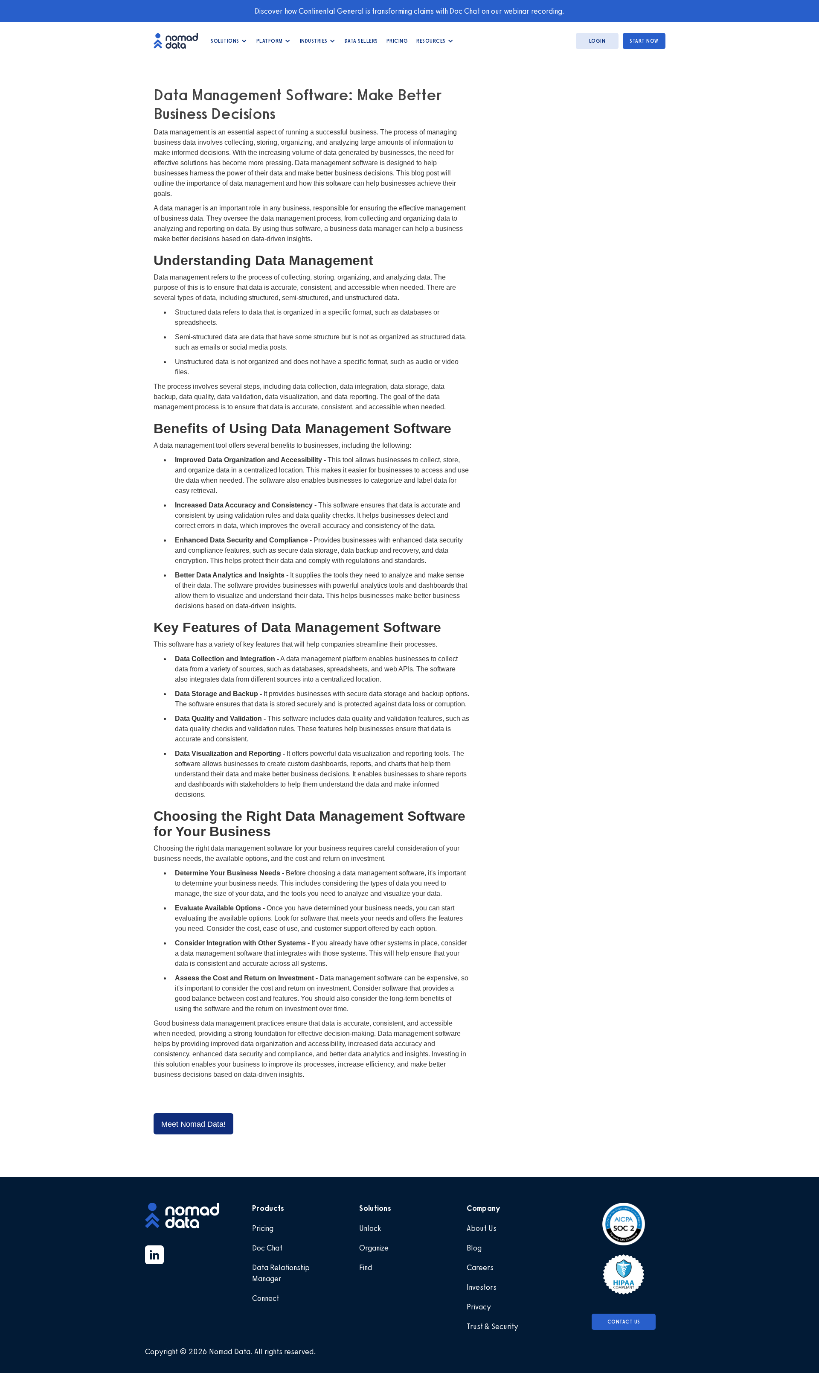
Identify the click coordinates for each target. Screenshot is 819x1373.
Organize (374, 1248)
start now (644, 41)
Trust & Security (492, 1326)
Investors (482, 1287)
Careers (480, 1267)
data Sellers (361, 41)
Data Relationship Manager (281, 1273)
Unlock (370, 1228)
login (597, 41)
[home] (180, 41)
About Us (482, 1228)
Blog (474, 1248)
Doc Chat (267, 1248)
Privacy (479, 1307)
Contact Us (623, 1322)
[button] (229, 41)
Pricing (397, 41)
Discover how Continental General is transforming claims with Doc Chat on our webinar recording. (409, 11)
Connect (265, 1298)
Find (365, 1267)
